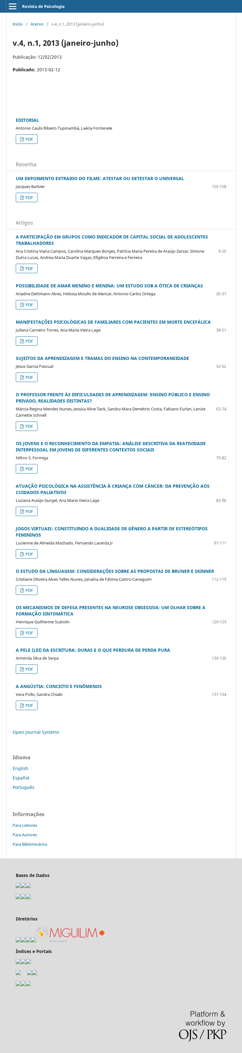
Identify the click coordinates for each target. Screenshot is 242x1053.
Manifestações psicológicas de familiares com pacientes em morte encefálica (113, 322)
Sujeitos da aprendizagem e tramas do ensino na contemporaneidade (102, 358)
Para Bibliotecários (30, 844)
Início (18, 24)
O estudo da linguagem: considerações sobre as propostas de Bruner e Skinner (115, 571)
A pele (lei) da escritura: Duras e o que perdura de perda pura (93, 650)
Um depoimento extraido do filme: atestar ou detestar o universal (100, 178)
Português (23, 787)
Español (21, 778)
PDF (29, 139)
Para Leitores (25, 825)
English (20, 768)
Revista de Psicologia (43, 6)
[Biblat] (29, 973)
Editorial (27, 120)
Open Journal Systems (36, 732)
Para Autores (25, 835)
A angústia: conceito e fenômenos (59, 686)
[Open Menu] (12, 6)
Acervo (37, 24)
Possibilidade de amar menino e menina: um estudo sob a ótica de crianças (109, 286)
